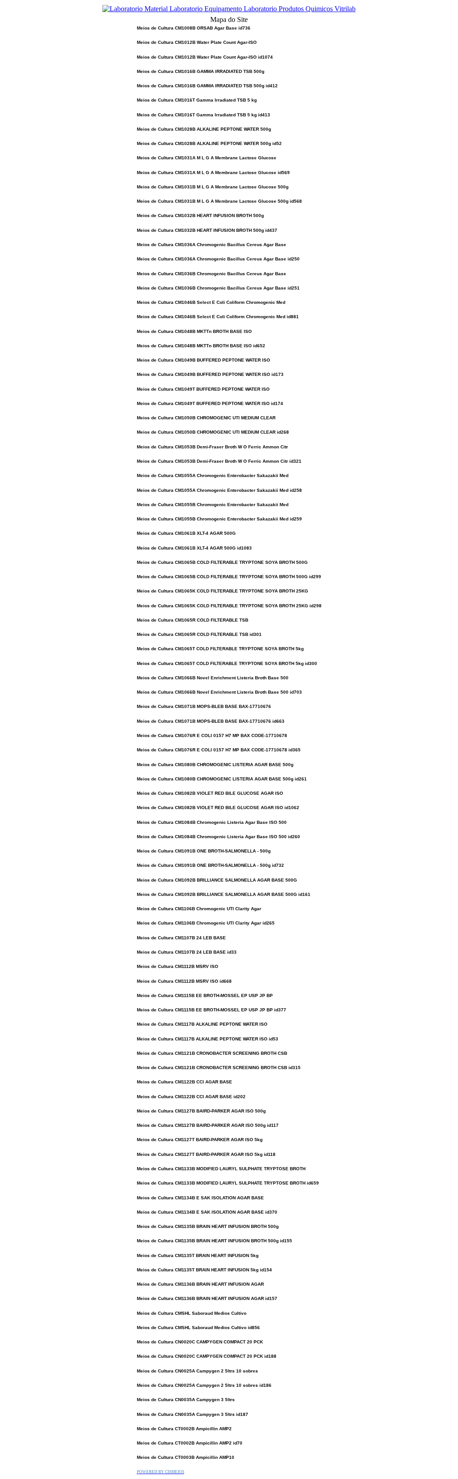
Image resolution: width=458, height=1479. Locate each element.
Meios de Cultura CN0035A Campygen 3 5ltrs (186, 1399)
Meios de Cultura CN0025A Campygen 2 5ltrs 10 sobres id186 (204, 1385)
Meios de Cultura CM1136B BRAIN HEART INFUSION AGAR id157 (207, 1298)
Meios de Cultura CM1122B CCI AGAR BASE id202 (191, 1096)
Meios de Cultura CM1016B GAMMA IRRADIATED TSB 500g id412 (207, 85)
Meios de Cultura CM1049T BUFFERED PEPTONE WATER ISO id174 (210, 403)
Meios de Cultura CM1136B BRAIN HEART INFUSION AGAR (200, 1284)
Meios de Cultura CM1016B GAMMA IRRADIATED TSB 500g (200, 71)
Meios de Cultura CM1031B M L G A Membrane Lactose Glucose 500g (212, 186)
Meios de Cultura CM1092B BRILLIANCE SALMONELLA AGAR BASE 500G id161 (223, 894)
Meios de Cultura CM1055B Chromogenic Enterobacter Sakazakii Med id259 (219, 518)
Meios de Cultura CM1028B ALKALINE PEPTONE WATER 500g (204, 129)
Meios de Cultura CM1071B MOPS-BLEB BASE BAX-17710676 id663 (210, 721)
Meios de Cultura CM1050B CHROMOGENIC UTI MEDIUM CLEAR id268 (213, 432)
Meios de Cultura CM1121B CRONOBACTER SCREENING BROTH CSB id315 (219, 1067)
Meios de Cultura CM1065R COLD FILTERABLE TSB (192, 620)
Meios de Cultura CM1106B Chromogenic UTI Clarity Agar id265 (206, 923)
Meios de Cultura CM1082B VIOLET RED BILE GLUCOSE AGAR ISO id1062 (218, 807)
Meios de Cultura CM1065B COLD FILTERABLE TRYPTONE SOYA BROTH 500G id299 (229, 576)
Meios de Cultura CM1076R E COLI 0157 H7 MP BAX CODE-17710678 (212, 735)
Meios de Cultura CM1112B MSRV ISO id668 (184, 981)
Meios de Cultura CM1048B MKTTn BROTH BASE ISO (194, 331)
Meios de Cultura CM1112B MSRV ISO (177, 966)
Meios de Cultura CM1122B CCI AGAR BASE (184, 1081)
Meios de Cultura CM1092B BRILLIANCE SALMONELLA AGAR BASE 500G (217, 880)
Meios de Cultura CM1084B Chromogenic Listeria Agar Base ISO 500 (212, 822)
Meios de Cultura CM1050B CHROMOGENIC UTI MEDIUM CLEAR (206, 417)
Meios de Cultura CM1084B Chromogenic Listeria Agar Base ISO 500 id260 (218, 836)
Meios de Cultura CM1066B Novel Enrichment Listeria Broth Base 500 (212, 677)
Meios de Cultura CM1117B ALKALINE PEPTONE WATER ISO (202, 1024)
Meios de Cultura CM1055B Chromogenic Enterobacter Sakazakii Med (212, 504)
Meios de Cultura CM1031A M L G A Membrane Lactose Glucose (206, 157)
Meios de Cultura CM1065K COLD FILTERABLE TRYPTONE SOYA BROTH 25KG (222, 590)
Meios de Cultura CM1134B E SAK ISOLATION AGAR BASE (200, 1197)
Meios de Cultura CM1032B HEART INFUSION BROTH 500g (200, 215)
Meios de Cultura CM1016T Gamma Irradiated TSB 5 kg (197, 100)
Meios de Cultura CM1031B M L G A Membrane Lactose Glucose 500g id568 (219, 201)
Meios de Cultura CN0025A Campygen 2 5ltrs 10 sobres (197, 1370)
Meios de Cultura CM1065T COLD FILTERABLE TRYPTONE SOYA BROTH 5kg (220, 648)
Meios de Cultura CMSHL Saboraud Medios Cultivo (191, 1313)
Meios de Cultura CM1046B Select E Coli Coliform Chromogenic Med (211, 302)
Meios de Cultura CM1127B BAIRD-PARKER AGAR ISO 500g (201, 1110)
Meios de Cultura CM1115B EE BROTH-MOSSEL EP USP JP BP (205, 995)
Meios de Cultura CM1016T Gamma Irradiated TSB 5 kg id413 (203, 114)
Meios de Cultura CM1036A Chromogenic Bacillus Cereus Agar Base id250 (218, 258)
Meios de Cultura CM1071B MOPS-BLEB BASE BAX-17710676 (204, 706)
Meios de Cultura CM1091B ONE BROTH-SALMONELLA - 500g (204, 850)
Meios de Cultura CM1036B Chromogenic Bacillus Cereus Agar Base (211, 273)
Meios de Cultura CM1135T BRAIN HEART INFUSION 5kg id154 (204, 1269)
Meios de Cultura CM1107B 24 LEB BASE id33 (187, 952)
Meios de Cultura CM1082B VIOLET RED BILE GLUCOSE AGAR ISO (210, 793)
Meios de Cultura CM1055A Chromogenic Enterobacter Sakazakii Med (212, 475)
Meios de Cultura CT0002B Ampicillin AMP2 (184, 1428)
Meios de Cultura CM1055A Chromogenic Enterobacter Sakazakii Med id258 (219, 490)
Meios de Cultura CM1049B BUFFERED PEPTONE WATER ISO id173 (210, 374)
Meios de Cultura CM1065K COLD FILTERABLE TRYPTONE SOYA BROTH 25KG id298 (229, 605)
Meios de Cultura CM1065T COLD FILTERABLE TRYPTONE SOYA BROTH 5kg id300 (227, 663)
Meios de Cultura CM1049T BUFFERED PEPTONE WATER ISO (203, 389)
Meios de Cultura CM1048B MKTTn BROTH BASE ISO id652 (201, 345)
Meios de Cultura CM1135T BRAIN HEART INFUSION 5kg (198, 1255)
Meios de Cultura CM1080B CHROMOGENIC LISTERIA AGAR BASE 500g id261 (222, 778)
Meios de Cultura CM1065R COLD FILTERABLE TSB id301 (199, 634)
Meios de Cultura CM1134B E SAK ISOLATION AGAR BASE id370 (207, 1212)
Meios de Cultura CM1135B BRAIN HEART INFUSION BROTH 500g (208, 1226)
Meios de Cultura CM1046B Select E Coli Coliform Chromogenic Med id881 (218, 316)
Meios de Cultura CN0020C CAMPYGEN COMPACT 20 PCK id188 (206, 1356)
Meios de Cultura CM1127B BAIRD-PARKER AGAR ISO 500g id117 (208, 1125)
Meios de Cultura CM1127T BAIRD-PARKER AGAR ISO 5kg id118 (206, 1154)
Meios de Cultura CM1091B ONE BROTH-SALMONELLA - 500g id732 (210, 865)
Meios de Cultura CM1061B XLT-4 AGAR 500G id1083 (194, 548)
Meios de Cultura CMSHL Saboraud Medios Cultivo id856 (198, 1327)
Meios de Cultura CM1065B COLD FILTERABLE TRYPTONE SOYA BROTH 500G (222, 562)
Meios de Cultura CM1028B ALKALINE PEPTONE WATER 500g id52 (209, 143)
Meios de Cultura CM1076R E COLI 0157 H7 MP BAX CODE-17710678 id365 (219, 749)
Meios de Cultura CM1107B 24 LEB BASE (181, 937)
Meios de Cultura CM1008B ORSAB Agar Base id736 (193, 28)
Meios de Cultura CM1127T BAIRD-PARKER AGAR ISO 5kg (200, 1139)
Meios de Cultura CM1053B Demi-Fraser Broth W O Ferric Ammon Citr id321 (219, 461)
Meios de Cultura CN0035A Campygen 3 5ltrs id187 (192, 1414)
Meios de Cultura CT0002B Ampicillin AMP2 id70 (189, 1443)
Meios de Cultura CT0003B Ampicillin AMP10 (185, 1457)
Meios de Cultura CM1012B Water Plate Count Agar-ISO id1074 (205, 57)
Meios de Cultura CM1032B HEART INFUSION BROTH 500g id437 (207, 230)
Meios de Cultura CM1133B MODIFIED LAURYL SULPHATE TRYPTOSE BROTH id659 (228, 1183)
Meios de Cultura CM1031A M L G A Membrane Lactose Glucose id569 (213, 172)
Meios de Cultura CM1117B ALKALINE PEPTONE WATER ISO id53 (207, 1038)
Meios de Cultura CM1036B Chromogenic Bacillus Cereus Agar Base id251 (218, 288)
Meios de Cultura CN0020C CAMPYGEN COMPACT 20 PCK (200, 1341)
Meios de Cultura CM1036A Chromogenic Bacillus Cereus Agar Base (211, 244)
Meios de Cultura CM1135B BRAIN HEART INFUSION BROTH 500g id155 (214, 1240)
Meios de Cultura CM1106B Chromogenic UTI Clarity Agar (199, 908)
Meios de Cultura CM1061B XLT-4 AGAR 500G (186, 533)
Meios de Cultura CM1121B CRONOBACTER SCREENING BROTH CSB (212, 1053)
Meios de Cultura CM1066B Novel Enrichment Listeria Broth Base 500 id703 (219, 692)
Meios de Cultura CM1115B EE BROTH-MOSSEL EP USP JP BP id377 (211, 1009)
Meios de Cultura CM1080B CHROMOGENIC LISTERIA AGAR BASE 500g (215, 764)
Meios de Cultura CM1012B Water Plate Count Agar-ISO (197, 42)
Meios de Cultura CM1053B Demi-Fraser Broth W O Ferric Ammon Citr (212, 446)
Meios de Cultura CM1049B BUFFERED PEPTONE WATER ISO (203, 360)
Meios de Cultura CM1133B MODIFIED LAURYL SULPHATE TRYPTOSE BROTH (221, 1168)
